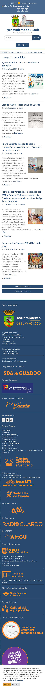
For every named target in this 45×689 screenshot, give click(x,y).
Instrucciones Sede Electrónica (13, 556)
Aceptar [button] (6, 684)
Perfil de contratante (10, 359)
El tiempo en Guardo (10, 473)
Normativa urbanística (10, 351)
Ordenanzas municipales (11, 349)
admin (22, 69)
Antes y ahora (8, 446)
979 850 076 (13, 3)
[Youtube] (26, 10)
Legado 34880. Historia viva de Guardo (21, 104)
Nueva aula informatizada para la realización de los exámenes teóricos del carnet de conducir (21, 147)
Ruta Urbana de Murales (11, 443)
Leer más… (35, 94)
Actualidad (7, 98)
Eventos (6, 432)
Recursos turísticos (9, 439)
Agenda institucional (10, 333)
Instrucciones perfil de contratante (15, 361)
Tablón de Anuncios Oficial (12, 335)
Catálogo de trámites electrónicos (14, 561)
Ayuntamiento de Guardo (23, 30)
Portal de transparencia (11, 353)
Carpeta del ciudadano (11, 565)
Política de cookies (15, 680)
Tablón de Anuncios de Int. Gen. (14, 337)
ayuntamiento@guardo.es (29, 3)
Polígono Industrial (9, 344)
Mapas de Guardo (9, 441)
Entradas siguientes (22, 291)
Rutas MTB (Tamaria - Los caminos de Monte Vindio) (21, 478)
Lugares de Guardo (9, 437)
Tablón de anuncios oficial (19, 6)
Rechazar (15, 684)
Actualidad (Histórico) (10, 435)
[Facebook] (18, 10)
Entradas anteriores (22, 286)
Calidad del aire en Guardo (12, 475)
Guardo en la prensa (10, 448)
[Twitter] (22, 10)
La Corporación (8, 342)
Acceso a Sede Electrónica (12, 559)
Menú (24, 45)
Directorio (6, 339)
